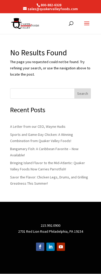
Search (82, 93)
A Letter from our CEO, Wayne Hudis (38, 126)
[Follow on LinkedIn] (50, 247)
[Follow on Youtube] (61, 247)
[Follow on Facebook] (40, 247)
